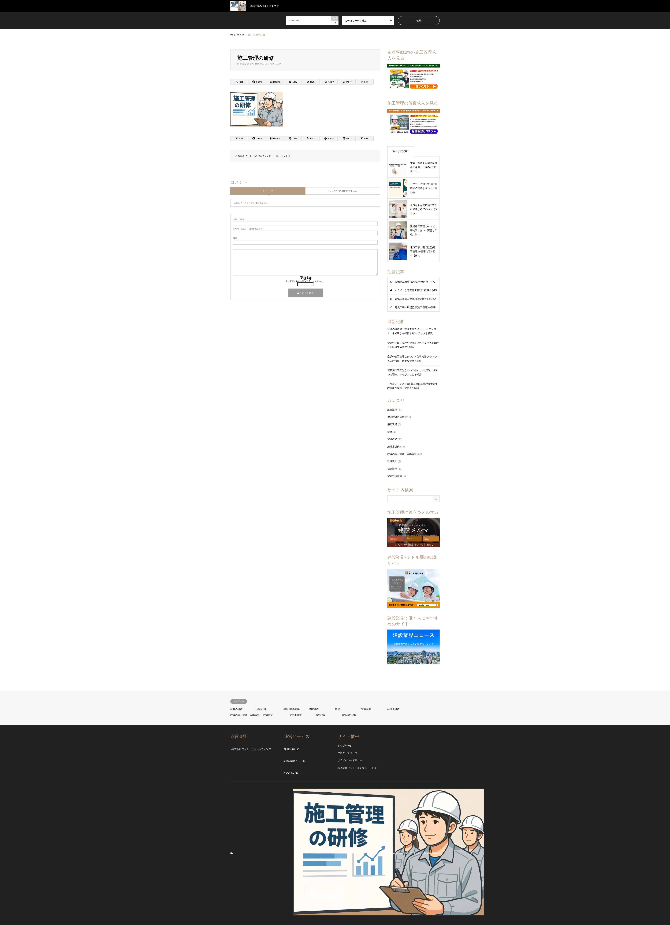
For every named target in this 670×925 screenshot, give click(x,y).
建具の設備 (236, 709)
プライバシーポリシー (350, 760)
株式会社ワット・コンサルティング (251, 749)
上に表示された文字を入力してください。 (305, 281)
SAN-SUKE (291, 772)
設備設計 (392, 461)
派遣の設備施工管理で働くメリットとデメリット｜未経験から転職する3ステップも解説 (413, 331)
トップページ (345, 745)
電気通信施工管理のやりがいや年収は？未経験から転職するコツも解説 (413, 344)
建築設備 (392, 409)
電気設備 (392, 468)
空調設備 (392, 439)
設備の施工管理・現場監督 (402, 453)
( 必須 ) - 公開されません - (248, 229)
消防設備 (392, 424)
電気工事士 (295, 714)
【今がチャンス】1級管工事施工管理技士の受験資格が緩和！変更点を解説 (412, 385)
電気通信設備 (394, 476)
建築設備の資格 (395, 417)
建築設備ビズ (408, 853)
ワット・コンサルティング (258, 156)
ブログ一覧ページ (347, 753)
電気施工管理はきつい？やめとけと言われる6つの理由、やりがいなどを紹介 (412, 372)
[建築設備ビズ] (388, 913)
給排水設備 (393, 446)
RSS (231, 853)
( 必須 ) (239, 219)
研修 (389, 431)
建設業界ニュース (295, 761)
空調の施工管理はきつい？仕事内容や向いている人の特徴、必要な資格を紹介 (413, 358)
